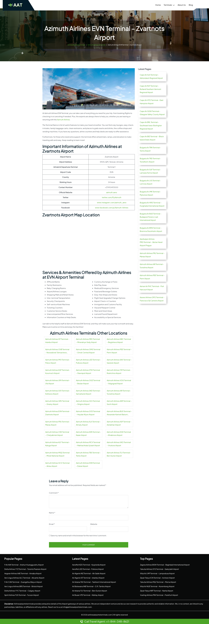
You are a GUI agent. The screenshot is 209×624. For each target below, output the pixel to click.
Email (52, 524)
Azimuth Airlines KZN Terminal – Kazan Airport (88, 433)
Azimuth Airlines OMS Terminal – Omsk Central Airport (88, 351)
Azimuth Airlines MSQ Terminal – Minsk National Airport (57, 454)
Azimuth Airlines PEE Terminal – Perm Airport (119, 351)
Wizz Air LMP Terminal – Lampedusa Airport (157, 573)
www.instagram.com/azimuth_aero (111, 202)
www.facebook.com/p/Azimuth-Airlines (111, 207)
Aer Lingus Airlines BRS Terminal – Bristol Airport (23, 586)
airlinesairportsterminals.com (100, 615)
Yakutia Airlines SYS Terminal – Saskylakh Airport (159, 569)
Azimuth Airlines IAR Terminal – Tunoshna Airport (119, 392)
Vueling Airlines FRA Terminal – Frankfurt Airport (159, 595)
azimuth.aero (111, 192)
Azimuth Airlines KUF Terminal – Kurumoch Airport (57, 371)
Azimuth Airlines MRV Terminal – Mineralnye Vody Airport (88, 340)
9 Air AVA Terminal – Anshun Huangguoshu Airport (24, 565)
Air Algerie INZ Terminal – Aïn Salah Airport (88, 573)
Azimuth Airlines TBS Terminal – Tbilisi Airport (88, 454)
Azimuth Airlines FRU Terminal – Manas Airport (57, 423)
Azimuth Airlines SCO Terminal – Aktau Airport (57, 464)
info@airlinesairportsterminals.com (77, 607)
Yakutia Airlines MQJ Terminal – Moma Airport (158, 582)
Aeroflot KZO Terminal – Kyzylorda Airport (88, 565)
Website (93, 524)
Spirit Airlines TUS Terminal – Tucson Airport (21, 595)
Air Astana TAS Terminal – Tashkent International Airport (94, 582)
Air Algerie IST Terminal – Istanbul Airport (88, 578)
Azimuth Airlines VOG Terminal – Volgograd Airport (119, 382)
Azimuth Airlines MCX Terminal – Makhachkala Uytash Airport (88, 444)
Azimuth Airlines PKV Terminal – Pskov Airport (57, 361)
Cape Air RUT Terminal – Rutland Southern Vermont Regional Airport (150, 89)
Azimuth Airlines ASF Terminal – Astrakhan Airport (119, 423)
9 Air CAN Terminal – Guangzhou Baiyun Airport (23, 582)
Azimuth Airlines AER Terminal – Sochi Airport (119, 402)
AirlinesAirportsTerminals (76, 45)
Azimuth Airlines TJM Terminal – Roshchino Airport (119, 371)
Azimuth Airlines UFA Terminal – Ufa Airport (57, 382)
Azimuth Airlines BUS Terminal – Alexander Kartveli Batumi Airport (119, 413)
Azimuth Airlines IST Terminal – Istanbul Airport (57, 340)
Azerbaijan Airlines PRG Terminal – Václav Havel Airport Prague (151, 242)
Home (158, 5)
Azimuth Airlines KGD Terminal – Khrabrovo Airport (119, 433)
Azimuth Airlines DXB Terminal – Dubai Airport (88, 464)
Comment (54, 493)
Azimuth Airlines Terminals (96, 45)
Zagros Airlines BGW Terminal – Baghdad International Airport (165, 565)
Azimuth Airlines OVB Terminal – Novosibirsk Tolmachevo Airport (57, 351)
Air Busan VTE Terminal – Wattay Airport (88, 595)
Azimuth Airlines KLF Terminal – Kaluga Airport (57, 444)
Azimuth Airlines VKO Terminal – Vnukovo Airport (119, 444)
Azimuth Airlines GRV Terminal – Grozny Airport (57, 402)
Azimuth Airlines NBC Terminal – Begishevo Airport (119, 340)
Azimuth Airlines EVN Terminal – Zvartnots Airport (57, 413)
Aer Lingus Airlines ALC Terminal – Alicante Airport (24, 578)
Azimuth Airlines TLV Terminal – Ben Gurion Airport (119, 454)
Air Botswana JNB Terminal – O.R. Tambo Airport (91, 586)
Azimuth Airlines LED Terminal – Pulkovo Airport (88, 361)
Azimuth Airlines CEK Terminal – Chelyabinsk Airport (57, 433)
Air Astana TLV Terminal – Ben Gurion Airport (89, 591)
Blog (191, 5)
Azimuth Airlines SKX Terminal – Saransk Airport (119, 361)
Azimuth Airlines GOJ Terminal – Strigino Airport (88, 402)
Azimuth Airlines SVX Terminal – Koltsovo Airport (57, 392)
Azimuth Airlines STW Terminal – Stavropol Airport (88, 371)
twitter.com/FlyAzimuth (111, 197)
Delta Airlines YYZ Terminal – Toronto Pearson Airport (25, 569)
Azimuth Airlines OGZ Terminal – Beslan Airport (88, 382)
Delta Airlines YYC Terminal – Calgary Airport (22, 591)
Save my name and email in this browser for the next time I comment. (79, 535)
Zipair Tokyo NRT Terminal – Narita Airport (156, 591)
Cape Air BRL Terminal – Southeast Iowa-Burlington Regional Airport (151, 125)
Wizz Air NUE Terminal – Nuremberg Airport (157, 586)
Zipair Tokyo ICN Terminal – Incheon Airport (157, 578)
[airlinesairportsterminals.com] (15, 5)
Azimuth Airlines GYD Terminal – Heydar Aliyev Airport (88, 413)
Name (52, 513)
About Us (182, 5)
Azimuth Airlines (63, 119)
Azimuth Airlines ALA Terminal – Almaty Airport (88, 423)
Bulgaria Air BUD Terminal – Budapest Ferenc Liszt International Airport (150, 217)
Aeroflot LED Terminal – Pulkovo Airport (88, 569)
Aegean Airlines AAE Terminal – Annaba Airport (22, 573)
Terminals (168, 5)
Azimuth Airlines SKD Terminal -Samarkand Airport (88, 392)
